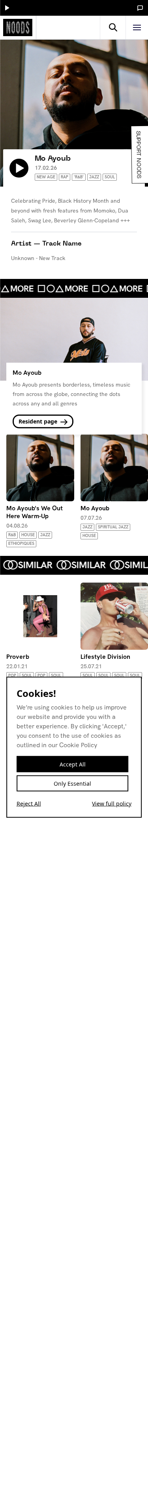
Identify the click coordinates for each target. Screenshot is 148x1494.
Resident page (39, 421)
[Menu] (137, 27)
